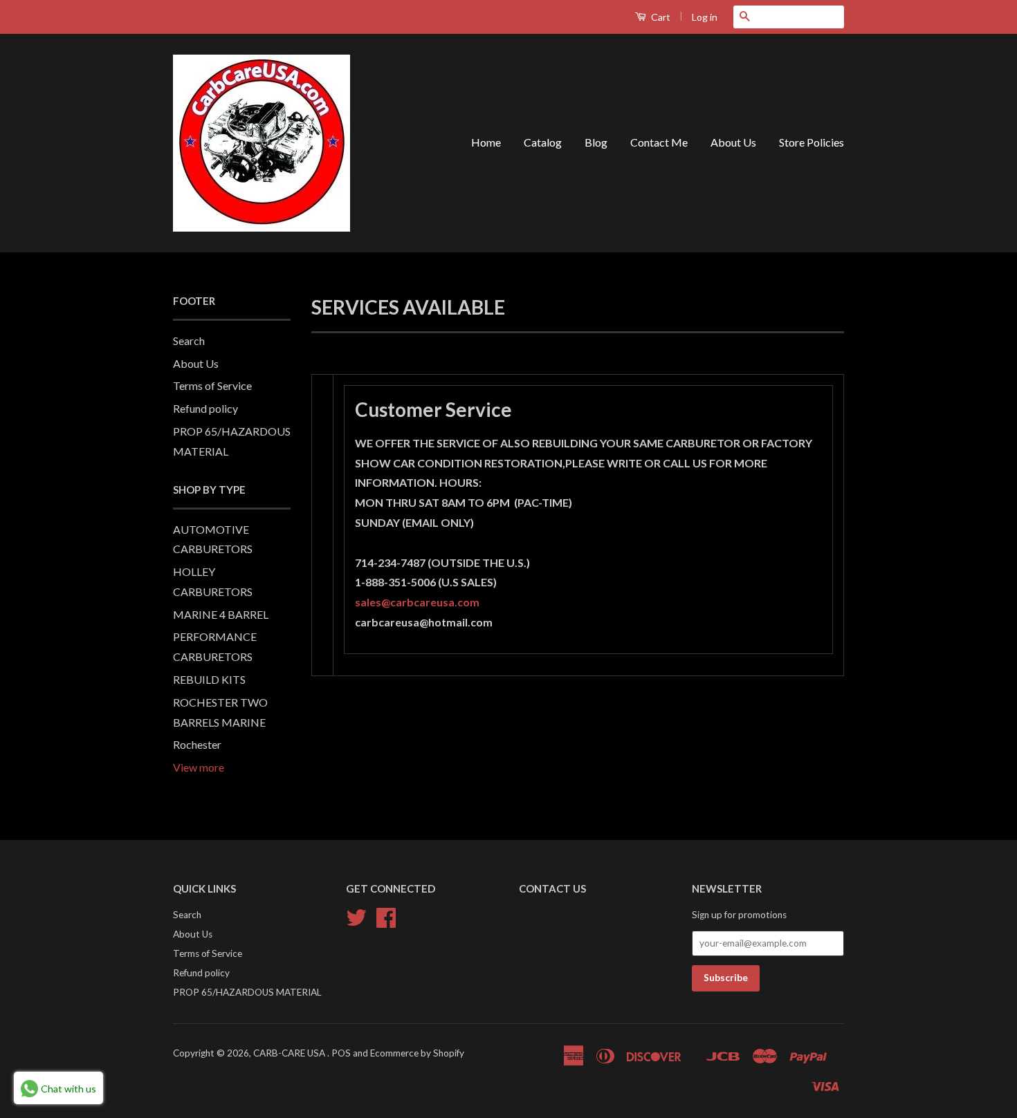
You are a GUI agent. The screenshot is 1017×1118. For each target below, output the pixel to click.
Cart (659, 17)
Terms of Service (212, 385)
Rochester (197, 744)
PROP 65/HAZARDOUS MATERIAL (247, 992)
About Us (733, 142)
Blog (596, 142)
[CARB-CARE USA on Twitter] (356, 922)
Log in (704, 17)
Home (486, 142)
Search (189, 340)
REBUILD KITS (209, 679)
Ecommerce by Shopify (417, 1053)
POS (341, 1053)
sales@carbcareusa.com (417, 601)
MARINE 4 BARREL (220, 614)
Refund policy (205, 408)
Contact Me (659, 142)
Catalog (543, 142)
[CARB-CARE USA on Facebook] (386, 922)
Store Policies (811, 142)
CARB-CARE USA (290, 1053)
